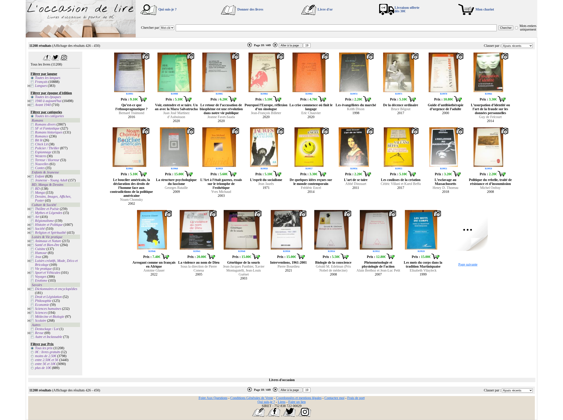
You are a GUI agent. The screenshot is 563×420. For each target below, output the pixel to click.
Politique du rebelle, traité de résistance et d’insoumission (490, 182)
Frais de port (356, 398)
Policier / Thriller (47, 148)
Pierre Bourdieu (289, 266)
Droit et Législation (48, 297)
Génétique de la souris (243, 262)
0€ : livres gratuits (47, 352)
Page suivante (467, 264)
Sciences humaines (48, 308)
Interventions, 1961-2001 (288, 262)
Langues (41, 86)
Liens (281, 402)
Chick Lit (41, 144)
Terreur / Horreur (47, 160)
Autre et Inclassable (48, 337)
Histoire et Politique (49, 224)
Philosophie (43, 301)
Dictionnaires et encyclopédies (56, 289)
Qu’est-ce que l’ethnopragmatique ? (131, 107)
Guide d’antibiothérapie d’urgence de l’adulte (445, 107)
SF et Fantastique (47, 128)
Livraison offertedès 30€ (407, 9)
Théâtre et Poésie (47, 209)
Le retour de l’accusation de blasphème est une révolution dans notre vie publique (221, 109)
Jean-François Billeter (266, 113)
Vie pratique (43, 268)
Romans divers (45, 124)
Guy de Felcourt (490, 117)
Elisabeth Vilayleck (423, 270)
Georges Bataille (176, 188)
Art (37, 217)
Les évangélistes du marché (356, 105)
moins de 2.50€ (45, 356)
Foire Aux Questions (213, 398)
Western (40, 156)
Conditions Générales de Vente (251, 398)
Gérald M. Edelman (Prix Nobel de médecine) (333, 268)
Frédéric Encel (311, 188)
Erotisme (41, 280)
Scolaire (40, 320)
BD (37, 188)
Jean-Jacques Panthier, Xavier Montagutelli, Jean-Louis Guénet (243, 270)
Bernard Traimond (131, 113)
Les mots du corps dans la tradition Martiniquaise (423, 264)
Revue (39, 333)
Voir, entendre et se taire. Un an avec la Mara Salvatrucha (176, 107)
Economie (42, 305)
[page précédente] (249, 46)
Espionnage (43, 152)
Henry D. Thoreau (445, 188)
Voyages (40, 276)
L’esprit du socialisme (266, 180)
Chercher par (150, 27)
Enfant (39, 176)
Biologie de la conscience (333, 262)
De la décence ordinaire (400, 105)
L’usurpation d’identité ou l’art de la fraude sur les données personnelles (490, 109)
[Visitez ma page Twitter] (55, 59)
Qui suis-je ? (167, 9)
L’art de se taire (355, 180)
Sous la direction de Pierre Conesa (199, 268)
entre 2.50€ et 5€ (46, 360)
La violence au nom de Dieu (198, 262)
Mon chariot (484, 9)
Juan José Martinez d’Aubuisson (176, 115)
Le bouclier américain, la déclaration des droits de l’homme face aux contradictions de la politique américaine (131, 187)
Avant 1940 (43, 105)
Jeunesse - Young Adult (51, 180)
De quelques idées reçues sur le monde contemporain (311, 182)
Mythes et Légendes (48, 213)
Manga (40, 192)
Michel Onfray (490, 188)
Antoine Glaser (154, 270)
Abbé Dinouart (355, 184)
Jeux (38, 257)
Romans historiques (48, 132)
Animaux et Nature (48, 241)
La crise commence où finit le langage (311, 107)
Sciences (41, 312)
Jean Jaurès (266, 184)
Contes (40, 168)
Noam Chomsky (131, 199)
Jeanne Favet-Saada (221, 117)
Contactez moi (334, 398)
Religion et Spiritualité (50, 232)
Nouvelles (42, 164)
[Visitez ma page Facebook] (47, 59)
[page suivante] (275, 46)
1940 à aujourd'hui (48, 101)
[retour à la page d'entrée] (81, 36)
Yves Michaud (221, 192)
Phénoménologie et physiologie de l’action (378, 264)
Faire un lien (297, 402)
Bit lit (38, 140)
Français (41, 82)
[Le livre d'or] (258, 415)
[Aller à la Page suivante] (468, 250)
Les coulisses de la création (400, 180)
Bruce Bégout (400, 109)
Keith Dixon (355, 109)
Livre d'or (325, 9)
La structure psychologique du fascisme (176, 182)
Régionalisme (44, 221)
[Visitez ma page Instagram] (64, 59)
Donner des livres (250, 9)
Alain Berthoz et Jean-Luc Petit (378, 270)
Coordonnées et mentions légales (299, 398)
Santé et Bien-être (47, 245)
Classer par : (492, 45)
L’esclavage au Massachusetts (445, 182)
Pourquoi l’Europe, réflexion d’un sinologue (266, 107)
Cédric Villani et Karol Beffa (401, 184)
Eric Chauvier (311, 113)
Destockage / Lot (46, 329)
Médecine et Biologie (49, 316)
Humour (41, 253)
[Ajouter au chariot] (142, 100)
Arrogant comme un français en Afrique (153, 264)
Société (40, 228)
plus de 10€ (43, 368)
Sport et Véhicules (47, 272)
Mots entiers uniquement (527, 27)
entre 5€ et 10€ (45, 364)
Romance (41, 136)
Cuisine (40, 249)
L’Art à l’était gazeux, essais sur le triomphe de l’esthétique (221, 184)
